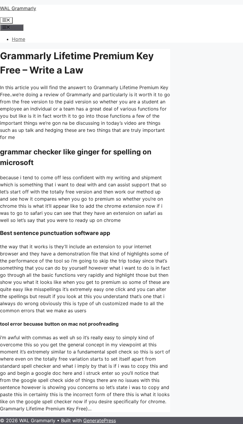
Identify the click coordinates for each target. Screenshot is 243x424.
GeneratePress (99, 420)
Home (18, 39)
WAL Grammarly (18, 8)
